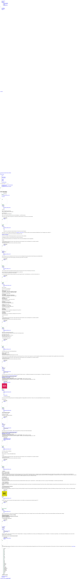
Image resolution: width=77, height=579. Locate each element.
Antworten (3, 574)
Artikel (3, 179)
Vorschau (6, 574)
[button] (4, 549)
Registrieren (3, 8)
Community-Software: (5, 578)
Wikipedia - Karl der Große (20, 232)
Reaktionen (3, 368)
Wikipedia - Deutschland (5, 234)
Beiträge (3, 226)
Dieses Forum (3, 177)
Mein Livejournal (8, 433)
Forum (3, 180)
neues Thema (73, 546)
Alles (2, 175)
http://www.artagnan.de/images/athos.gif (12, 375)
